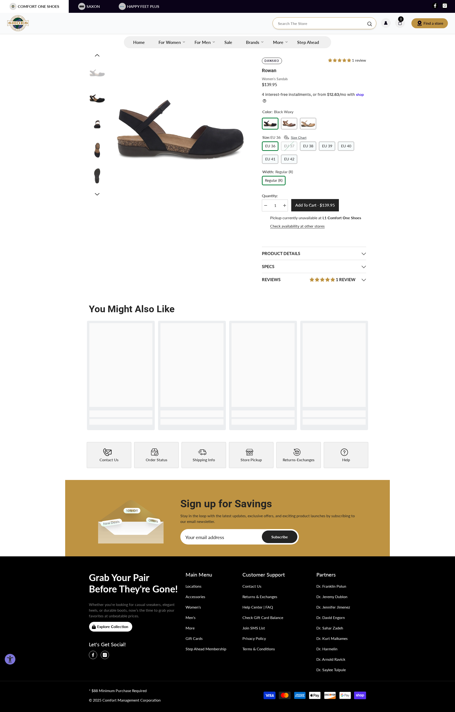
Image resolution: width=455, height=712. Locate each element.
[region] (314, 222)
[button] (97, 55)
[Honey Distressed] (308, 124)
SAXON (93, 6)
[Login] (386, 23)
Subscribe (279, 537)
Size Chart (298, 138)
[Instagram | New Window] (445, 6)
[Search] (324, 23)
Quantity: (270, 195)
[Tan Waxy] (289, 124)
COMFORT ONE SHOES (38, 6)
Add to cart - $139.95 (315, 205)
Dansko (271, 61)
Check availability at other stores (297, 226)
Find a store (433, 23)
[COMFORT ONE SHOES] (22, 23)
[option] (180, 130)
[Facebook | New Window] (435, 6)
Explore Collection (112, 626)
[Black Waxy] (270, 124)
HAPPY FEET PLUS (143, 6)
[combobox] (319, 23)
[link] (120, 413)
